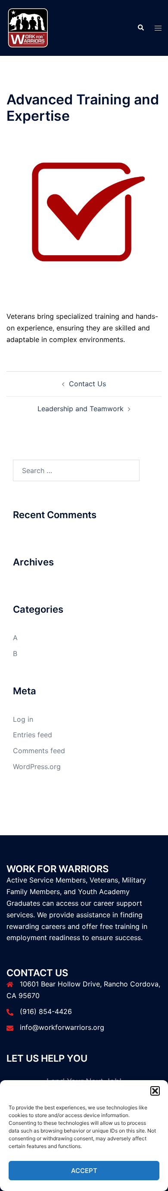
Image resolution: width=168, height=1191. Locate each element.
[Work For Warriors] (28, 27)
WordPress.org (37, 766)
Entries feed (32, 734)
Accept (84, 1171)
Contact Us (87, 383)
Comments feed (39, 750)
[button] (155, 1091)
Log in (23, 719)
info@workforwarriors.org (62, 1027)
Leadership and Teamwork (80, 408)
